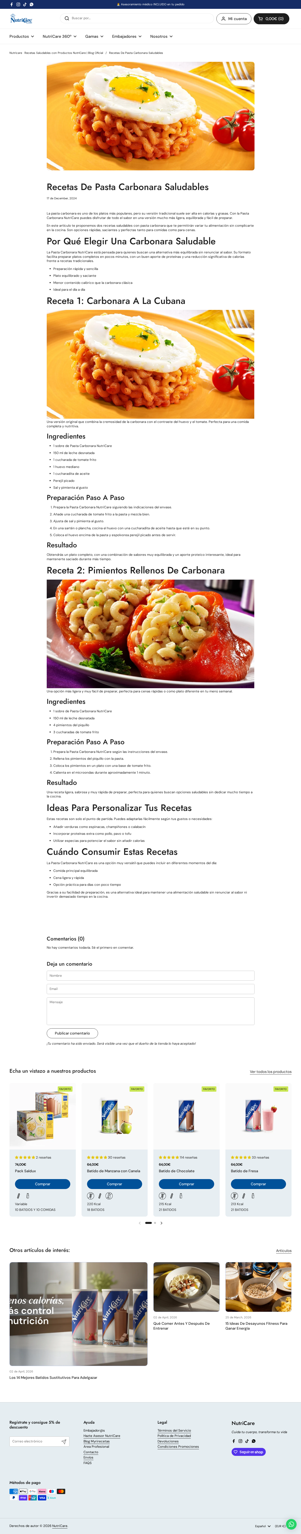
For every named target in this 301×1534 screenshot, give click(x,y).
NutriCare (59, 1526)
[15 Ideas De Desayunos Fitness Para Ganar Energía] (258, 1287)
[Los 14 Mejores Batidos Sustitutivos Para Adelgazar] (78, 1314)
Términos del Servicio (174, 1430)
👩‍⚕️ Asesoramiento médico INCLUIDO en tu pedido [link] (150, 4)
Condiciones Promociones (178, 1446)
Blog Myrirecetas (97, 1441)
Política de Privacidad (174, 1436)
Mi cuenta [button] (237, 18)
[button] (271, 18)
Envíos (88, 1457)
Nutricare (15, 53)
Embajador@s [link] (94, 1430)
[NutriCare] (21, 18)
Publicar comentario (72, 1033)
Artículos (284, 1250)
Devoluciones (168, 1441)
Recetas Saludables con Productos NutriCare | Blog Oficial (63, 53)
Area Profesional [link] (96, 1447)
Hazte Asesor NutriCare (102, 1436)
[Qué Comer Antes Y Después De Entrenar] (186, 1287)
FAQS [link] (88, 1463)
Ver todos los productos (271, 1071)
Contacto (91, 1452)
